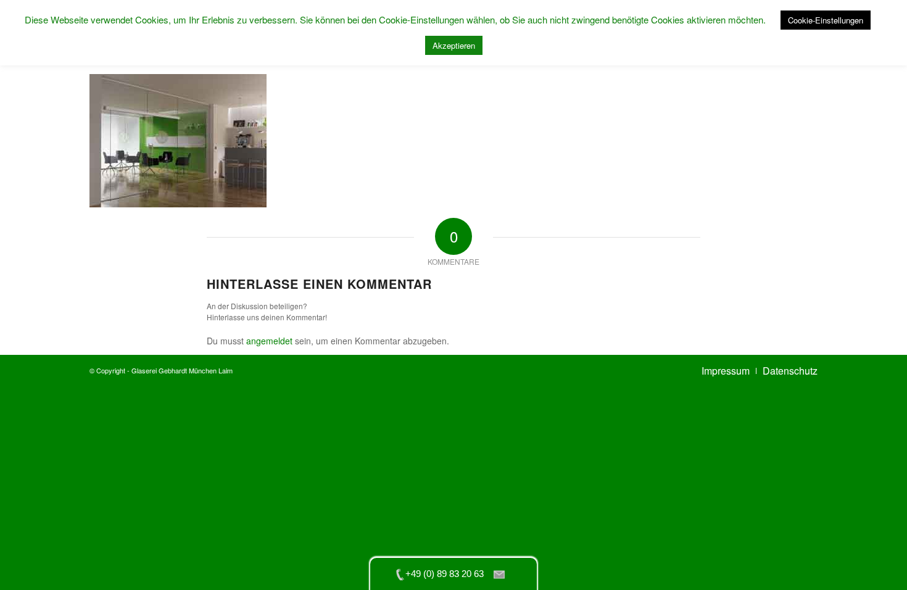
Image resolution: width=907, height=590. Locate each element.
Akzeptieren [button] (454, 45)
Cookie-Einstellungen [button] (825, 20)
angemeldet (269, 340)
